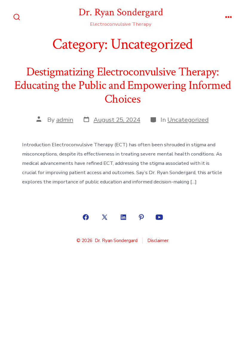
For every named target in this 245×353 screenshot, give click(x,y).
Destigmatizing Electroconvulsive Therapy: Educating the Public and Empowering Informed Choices (122, 85)
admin (64, 119)
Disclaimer (158, 241)
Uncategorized (188, 119)
